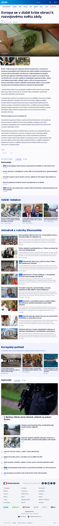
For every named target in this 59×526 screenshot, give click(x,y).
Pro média (23, 488)
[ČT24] (4, 2)
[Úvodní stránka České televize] (12, 483)
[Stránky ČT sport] (15, 507)
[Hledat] (50, 2)
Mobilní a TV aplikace (44, 499)
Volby (20, 6)
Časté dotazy (7, 502)
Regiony (36, 6)
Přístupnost (29, 522)
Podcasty (41, 494)
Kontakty (41, 502)
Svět (30, 6)
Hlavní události (6, 6)
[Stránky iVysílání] (26, 507)
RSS (54, 522)
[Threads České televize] (54, 483)
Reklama (6, 491)
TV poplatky (24, 491)
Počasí (22, 496)
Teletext (6, 494)
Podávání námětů (25, 499)
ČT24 (2, 20)
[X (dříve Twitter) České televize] (51, 483)
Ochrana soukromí (22, 522)
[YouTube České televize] (48, 483)
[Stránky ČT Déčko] (36, 507)
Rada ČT (6, 496)
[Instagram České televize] (43, 483)
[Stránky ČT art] (44, 507)
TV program (6, 488)
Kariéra (40, 496)
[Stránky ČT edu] (53, 507)
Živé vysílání (42, 488)
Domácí (25, 6)
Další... (41, 6)
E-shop (5, 499)
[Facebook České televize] (45, 483)
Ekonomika (4, 153)
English (14, 522)
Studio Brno (42, 491)
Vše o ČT (23, 502)
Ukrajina (14, 6)
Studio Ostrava (24, 494)
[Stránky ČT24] (6, 507)
